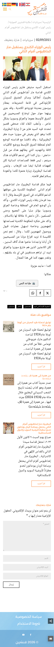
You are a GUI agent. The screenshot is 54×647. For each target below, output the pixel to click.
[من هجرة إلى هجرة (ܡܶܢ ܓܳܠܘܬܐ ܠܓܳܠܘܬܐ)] (8, 379)
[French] (18, 4)
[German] (13, 4)
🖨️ (27, 283)
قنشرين (21, 642)
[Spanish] (9, 4)
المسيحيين (27, 306)
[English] (23, 4)
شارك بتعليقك (11, 40)
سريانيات (27, 40)
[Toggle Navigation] (5, 9)
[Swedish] (4, 4)
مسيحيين (11, 306)
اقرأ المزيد (41, 367)
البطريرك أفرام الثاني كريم (42, 306)
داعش (19, 306)
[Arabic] (28, 4)
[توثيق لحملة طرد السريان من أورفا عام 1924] (8, 326)
